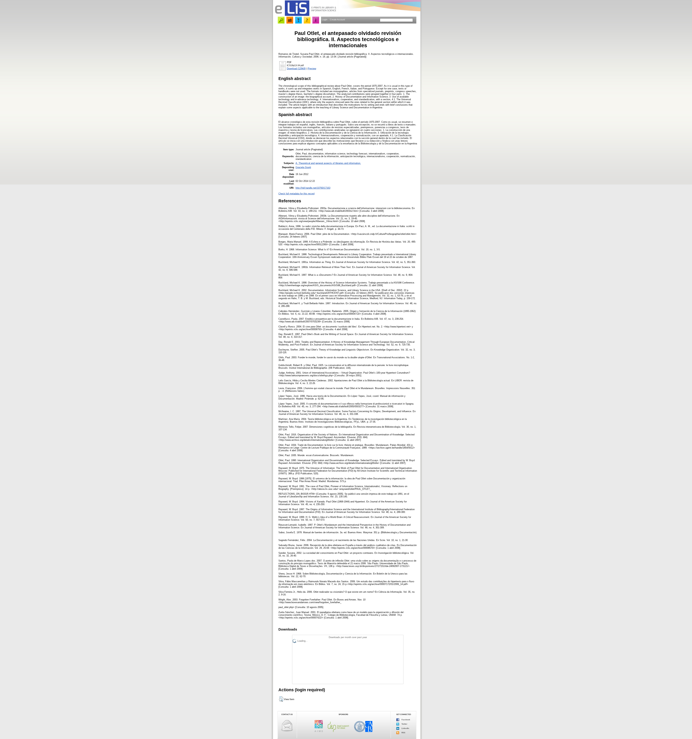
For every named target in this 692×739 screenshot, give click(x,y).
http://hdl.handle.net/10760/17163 (313, 188)
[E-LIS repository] (305, 15)
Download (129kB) (296, 68)
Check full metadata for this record (296, 193)
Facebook (405, 720)
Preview (312, 68)
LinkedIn (405, 728)
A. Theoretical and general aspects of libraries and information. (328, 163)
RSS (403, 733)
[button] (281, 699)
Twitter (404, 724)
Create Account (337, 19)
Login (324, 19)
